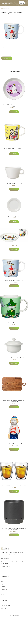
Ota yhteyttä (4, 600)
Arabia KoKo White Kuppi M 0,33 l (14, 183)
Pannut (2, 581)
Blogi (2, 598)
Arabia (14, 47)
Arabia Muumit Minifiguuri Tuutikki (14, 443)
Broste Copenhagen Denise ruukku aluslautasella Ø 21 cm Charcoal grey (14, 529)
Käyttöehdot (4, 603)
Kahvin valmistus (5, 576)
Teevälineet (3, 586)
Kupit (2, 579)
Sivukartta (3, 608)
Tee (2, 584)
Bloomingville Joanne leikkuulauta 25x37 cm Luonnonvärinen (14, 400)
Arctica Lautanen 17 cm (14, 216)
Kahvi (2, 574)
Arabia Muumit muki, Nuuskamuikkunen (14, 322)
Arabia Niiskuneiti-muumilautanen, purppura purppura (14, 105)
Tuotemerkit (10, 47)
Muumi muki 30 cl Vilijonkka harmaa (14, 280)
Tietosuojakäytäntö (5, 605)
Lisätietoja (7, 58)
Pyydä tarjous (22, 3)
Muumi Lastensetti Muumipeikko (14, 244)
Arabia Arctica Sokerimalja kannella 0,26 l (14, 358)
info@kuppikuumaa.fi (6, 566)
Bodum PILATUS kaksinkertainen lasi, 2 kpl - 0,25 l (14, 486)
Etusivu (2, 17)
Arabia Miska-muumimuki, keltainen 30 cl (14, 148)
